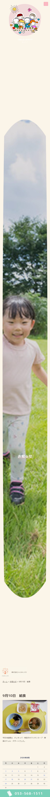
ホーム (5, 681)
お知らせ (13, 681)
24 (6, 783)
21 (31, 779)
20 (25, 779)
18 (12, 779)
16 (44, 775)
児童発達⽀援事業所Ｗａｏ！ (25, 40)
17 (6, 779)
